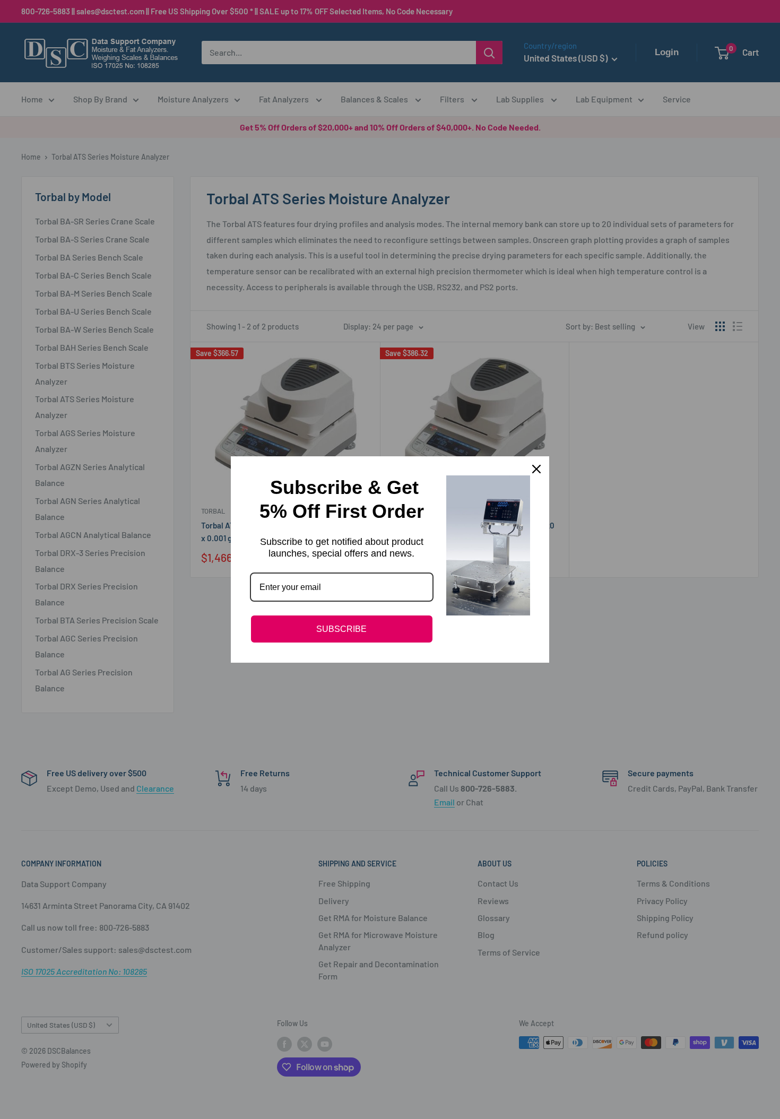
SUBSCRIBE (341, 629)
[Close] (536, 469)
